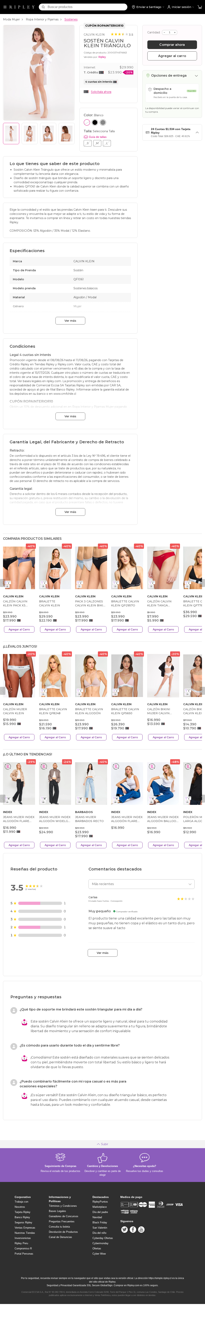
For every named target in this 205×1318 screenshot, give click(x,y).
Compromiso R (23, 1248)
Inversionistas (23, 1238)
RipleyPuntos (100, 1201)
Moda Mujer (11, 19)
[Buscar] (43, 7)
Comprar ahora (172, 45)
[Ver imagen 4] (67, 133)
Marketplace (99, 1206)
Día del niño (99, 1232)
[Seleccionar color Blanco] (87, 122)
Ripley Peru (21, 1243)
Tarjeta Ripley (22, 1212)
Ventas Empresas (25, 1227)
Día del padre (100, 1212)
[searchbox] (87, 7)
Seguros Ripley (23, 1222)
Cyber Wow (99, 1253)
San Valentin (99, 1227)
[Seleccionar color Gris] (103, 122)
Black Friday (99, 1222)
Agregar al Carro (19, 629)
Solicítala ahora (101, 92)
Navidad (97, 1217)
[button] (200, 7)
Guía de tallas (98, 136)
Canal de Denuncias (60, 1237)
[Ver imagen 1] (11, 133)
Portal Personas (24, 1253)
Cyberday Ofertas (102, 1238)
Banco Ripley (22, 1217)
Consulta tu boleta (59, 1226)
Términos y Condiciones (63, 1205)
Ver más (70, 320)
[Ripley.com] (22, 7)
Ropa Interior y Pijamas (42, 19)
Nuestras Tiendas (25, 1232)
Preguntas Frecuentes (61, 1221)
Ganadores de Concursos (63, 1216)
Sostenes (70, 19)
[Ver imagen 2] (30, 133)
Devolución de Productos (63, 1231)
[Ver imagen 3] (48, 133)
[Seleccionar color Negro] (95, 122)
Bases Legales (57, 1211)
